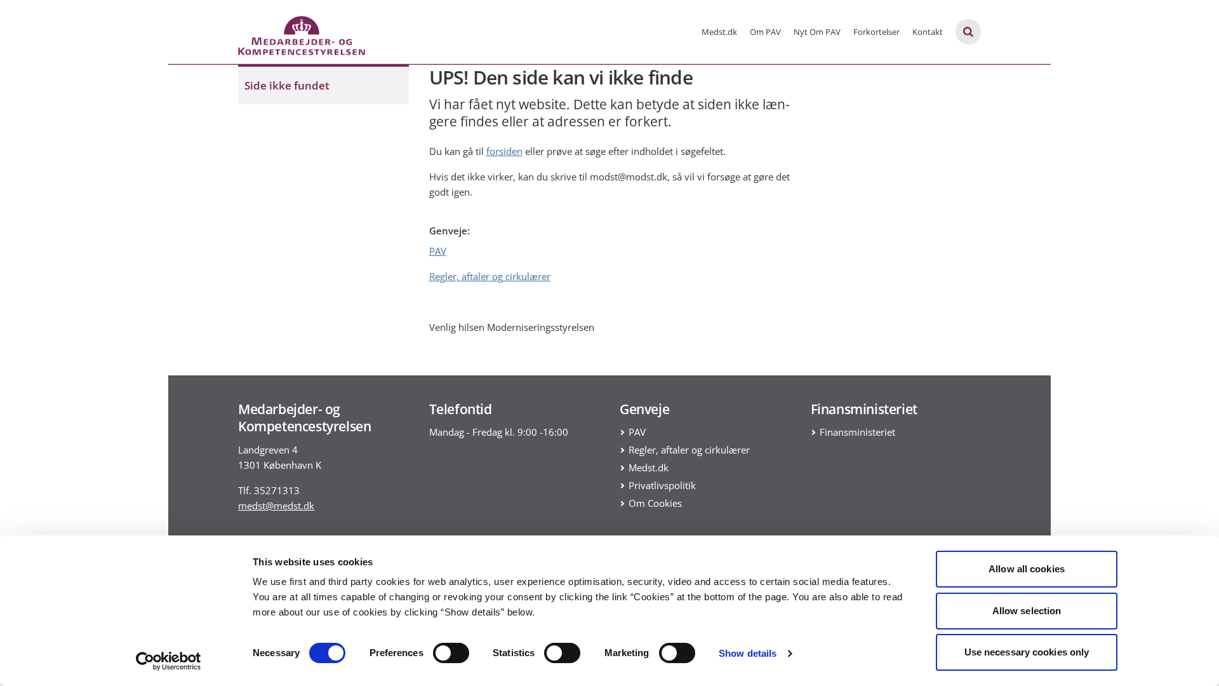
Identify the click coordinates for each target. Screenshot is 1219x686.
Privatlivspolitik (662, 485)
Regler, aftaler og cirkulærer (489, 276)
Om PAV (765, 31)
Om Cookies (655, 503)
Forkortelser (876, 31)
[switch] (451, 653)
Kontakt (927, 31)
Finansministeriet (857, 432)
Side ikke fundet (287, 85)
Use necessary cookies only (1026, 652)
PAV (437, 251)
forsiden (504, 151)
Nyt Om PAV (817, 31)
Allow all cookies (1027, 568)
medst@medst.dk (276, 505)
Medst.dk (719, 31)
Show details (747, 653)
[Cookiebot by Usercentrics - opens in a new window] (168, 661)
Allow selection (1027, 610)
